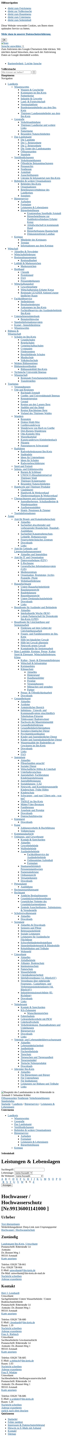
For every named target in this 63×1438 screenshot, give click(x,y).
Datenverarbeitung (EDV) (34, 560)
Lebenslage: (7, 1172)
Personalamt (20, 883)
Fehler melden (15, 1422)
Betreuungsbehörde (31, 930)
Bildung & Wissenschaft (14, 332)
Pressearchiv (27, 166)
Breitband (19, 269)
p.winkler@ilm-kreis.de (22, 1398)
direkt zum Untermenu (19, 17)
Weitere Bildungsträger (26, 363)
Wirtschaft (13, 248)
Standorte (25, 154)
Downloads (26, 542)
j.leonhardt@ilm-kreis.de (22, 1322)
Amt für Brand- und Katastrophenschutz (34, 519)
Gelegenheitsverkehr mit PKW (36, 1019)
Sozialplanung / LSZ (31, 783)
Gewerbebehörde (29, 845)
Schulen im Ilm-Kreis (25, 336)
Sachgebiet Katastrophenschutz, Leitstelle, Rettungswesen (37, 535)
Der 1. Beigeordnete (31, 142)
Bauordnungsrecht (30, 595)
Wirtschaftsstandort (24, 283)
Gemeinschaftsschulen (32, 345)
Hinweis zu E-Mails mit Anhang (24, 1428)
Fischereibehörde (29, 1051)
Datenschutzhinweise (31, 816)
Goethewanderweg (30, 425)
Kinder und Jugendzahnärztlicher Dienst (41, 739)
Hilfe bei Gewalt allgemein (34, 642)
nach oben (13, 1410)
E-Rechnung (27, 563)
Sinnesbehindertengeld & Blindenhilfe (40, 945)
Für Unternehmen (30, 1077)
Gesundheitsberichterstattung (35, 728)
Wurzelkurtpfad (29, 436)
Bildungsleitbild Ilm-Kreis (34, 369)
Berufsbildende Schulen (33, 354)
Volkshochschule (29, 360)
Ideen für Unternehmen (32, 457)
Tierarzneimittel (29, 1060)
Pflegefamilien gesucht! (33, 763)
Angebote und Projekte (32, 810)
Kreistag (18, 236)
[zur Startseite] (4, 43)
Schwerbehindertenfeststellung (36, 942)
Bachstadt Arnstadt (30, 392)
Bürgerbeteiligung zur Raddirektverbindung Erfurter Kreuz (42, 219)
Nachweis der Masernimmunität (37, 722)
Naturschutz (27, 969)
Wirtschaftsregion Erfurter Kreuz (37, 289)
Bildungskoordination (25, 366)
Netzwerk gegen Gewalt (33, 645)
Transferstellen (28, 381)
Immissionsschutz (30, 966)
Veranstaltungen (22, 386)
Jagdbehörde (27, 1048)
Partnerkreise (27, 95)
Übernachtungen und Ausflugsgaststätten (35, 498)
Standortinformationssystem (28, 322)
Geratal (24, 401)
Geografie (19, 119)
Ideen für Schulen (30, 460)
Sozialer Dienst (28, 766)
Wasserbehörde (28, 972)
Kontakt (12, 1431)
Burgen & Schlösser (31, 472)
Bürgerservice (21, 198)
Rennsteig (26, 419)
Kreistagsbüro (28, 666)
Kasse (17, 825)
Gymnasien (26, 348)
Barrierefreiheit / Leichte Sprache (25, 63)
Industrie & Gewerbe (31, 98)
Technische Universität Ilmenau (30, 372)
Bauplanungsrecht (30, 589)
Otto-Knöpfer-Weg (30, 433)
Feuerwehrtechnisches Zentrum (37, 539)
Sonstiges (25, 195)
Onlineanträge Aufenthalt (40, 860)
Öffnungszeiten (28, 151)
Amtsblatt (26, 172)
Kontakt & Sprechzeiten (33, 839)
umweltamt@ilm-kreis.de (22, 1270)
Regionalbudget (29, 260)
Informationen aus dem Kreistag (37, 245)
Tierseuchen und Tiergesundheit (37, 1057)
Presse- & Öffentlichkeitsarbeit (36, 692)
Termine (25, 242)
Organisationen (28, 186)
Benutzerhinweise (30, 319)
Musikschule (27, 357)
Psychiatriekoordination (33, 733)
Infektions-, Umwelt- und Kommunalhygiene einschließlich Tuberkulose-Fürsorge (38, 713)
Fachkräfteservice (23, 298)
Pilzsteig (25, 442)
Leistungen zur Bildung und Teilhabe (40, 1083)
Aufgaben (26, 201)
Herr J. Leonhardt (10, 1293)
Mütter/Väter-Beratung (32, 804)
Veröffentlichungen (24, 157)
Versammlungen (29, 877)
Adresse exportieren (11, 1279)
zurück (4, 1410)
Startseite (5, 1104)
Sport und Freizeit (23, 466)
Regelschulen (27, 342)
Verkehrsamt (20, 1004)
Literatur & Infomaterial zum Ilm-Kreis (40, 178)
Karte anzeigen (9, 1258)
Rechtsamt (19, 892)
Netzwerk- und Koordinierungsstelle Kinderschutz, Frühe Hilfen (39, 788)
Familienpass (27, 807)
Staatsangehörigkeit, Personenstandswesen (32, 867)
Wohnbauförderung (31, 580)
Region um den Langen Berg (35, 404)
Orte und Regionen (24, 389)
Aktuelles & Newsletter (26, 251)
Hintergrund (33, 675)
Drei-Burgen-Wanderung (33, 431)
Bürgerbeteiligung (30, 210)
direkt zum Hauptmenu (19, 14)
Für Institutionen (29, 1080)
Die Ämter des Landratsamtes (36, 148)
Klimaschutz (27, 669)
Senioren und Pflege (31, 927)
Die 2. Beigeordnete (31, 145)
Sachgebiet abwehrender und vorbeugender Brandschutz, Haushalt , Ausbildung (40, 528)
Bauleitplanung (28, 592)
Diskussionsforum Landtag (41, 233)
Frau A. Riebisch (10, 1334)
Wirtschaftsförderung (25, 254)
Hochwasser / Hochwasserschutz (18, 1230)
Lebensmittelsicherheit (32, 1045)
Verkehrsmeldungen (31, 160)
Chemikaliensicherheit (32, 975)
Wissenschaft (20, 375)
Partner (30, 689)
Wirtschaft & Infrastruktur (34, 663)
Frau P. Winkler (9, 1372)
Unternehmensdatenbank (27, 316)
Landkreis (13, 84)
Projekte (31, 680)
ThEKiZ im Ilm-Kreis (32, 801)
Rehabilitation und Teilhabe (35, 948)
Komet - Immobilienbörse (27, 325)
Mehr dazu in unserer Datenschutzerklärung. (26, 34)
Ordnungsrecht (28, 875)
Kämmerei (19, 819)
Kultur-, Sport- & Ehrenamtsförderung (40, 660)
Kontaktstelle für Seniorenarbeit (37, 648)
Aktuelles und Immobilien (34, 554)
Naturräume (27, 131)
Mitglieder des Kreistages (34, 239)
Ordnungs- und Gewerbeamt (28, 836)
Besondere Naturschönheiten (35, 133)
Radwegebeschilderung (33, 463)
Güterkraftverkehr (30, 1022)
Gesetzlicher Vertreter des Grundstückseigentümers (34, 903)
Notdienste (26, 169)
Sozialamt (19, 922)
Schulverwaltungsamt (25, 913)
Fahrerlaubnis (28, 1016)
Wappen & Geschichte (32, 89)
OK (4, 40)
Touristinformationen (25, 513)
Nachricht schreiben (11, 1276)
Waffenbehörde (28, 848)
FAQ (23, 278)
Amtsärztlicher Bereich (32, 707)
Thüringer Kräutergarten (33, 480)
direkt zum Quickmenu (19, 8)
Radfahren (19, 448)
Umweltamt (20, 954)
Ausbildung (27, 886)
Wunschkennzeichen (37, 1013)
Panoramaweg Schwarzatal (34, 445)
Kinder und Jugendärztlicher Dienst (39, 736)
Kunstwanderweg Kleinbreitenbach (39, 439)
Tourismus (13, 383)
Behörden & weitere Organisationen (32, 181)
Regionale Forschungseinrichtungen (39, 378)
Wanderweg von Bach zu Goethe (38, 428)
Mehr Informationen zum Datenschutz (20, 58)
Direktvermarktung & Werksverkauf (39, 495)
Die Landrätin (28, 139)
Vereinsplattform (29, 104)
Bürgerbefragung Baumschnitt (42, 231)
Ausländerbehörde (30, 851)
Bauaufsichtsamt (22, 583)
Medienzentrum (29, 572)
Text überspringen (10, 1224)
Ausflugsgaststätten (30, 507)
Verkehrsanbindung (31, 122)
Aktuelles (25, 522)
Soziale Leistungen (30, 933)
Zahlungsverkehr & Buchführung (38, 827)
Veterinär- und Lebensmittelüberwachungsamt (37, 1039)
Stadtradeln (26, 454)
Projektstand (27, 275)
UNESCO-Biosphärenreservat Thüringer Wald (36, 476)
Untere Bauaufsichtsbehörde (35, 586)
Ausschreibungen (29, 175)
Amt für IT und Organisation (29, 557)
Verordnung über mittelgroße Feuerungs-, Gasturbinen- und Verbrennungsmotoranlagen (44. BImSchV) (37, 985)
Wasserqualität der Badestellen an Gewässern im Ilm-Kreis (38, 744)
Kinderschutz (27, 792)
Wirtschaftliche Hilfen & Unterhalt (38, 769)
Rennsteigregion (29, 398)
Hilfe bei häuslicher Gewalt (35, 639)
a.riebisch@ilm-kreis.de (22, 1360)
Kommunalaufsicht (24, 833)
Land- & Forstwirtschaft (33, 101)
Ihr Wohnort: (7, 1175)
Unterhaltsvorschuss (31, 772)
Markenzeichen (28, 266)
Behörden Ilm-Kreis (31, 183)
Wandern (18, 416)
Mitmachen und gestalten (40, 686)
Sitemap (12, 1433)
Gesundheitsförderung (32, 725)
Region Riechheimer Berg (34, 410)
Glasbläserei (27, 489)
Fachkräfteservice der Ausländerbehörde (38, 856)
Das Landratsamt (23, 136)
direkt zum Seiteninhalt (19, 20)
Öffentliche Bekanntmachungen (37, 163)
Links (23, 545)
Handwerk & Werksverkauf (35, 492)
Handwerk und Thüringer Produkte (32, 486)
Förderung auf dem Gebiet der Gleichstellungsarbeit (36, 629)
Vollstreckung (28, 830)
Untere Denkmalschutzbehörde (36, 598)
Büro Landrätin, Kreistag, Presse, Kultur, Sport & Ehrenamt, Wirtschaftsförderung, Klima (35, 654)
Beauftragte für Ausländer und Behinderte (35, 607)
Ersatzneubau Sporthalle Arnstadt (44, 213)
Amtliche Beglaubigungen (34, 895)
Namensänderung (30, 872)
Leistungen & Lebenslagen (34, 207)
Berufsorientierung (30, 304)
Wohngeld (26, 951)
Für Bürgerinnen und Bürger (35, 1075)
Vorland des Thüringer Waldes (36, 413)
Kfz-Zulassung (28, 1010)
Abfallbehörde (28, 960)
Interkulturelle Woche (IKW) (35, 613)
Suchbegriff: (7, 1169)
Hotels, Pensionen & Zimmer (35, 510)
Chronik (25, 272)
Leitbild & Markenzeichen (27, 263)
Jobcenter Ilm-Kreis (24, 1069)
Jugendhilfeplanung (31, 780)
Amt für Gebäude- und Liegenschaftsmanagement (27, 550)
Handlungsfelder (35, 678)
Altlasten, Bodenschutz (32, 963)
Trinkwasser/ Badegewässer (35, 719)
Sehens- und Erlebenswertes (28, 469)
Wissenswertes (21, 86)
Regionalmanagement (25, 257)
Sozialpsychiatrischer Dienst (35, 730)
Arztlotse (25, 704)
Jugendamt (19, 757)
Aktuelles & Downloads (33, 925)
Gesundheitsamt (22, 698)
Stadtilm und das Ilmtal (32, 407)
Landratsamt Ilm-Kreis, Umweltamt (19, 1243)
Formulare (26, 204)
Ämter (11, 516)
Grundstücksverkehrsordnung (36, 898)
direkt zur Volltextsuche (20, 11)
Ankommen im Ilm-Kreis (33, 307)
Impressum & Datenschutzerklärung (26, 1425)
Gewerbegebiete (29, 286)
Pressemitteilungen (30, 281)
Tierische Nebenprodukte (33, 1063)
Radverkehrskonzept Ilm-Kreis (36, 451)
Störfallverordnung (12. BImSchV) (38, 977)
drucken (24, 1410)
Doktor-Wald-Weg (30, 422)
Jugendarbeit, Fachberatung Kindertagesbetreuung (35, 776)
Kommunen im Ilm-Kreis (33, 92)
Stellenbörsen (27, 301)
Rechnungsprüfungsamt (26, 889)
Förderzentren (28, 351)
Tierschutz (26, 1054)
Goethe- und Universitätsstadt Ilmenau (40, 395)
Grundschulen (28, 339)
